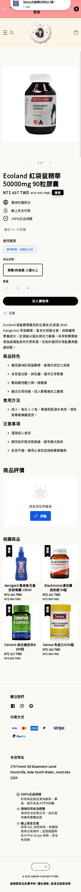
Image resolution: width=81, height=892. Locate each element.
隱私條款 (43, 883)
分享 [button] (12, 313)
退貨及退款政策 (61, 883)
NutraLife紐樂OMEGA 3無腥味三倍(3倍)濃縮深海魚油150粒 (40, 8)
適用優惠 (9, 240)
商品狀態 (8, 259)
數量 (6, 281)
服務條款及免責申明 (23, 883)
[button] (5, 32)
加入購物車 (40, 301)
